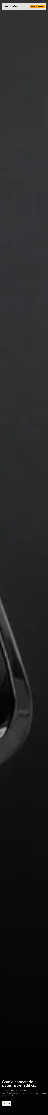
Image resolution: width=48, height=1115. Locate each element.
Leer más (7, 1103)
